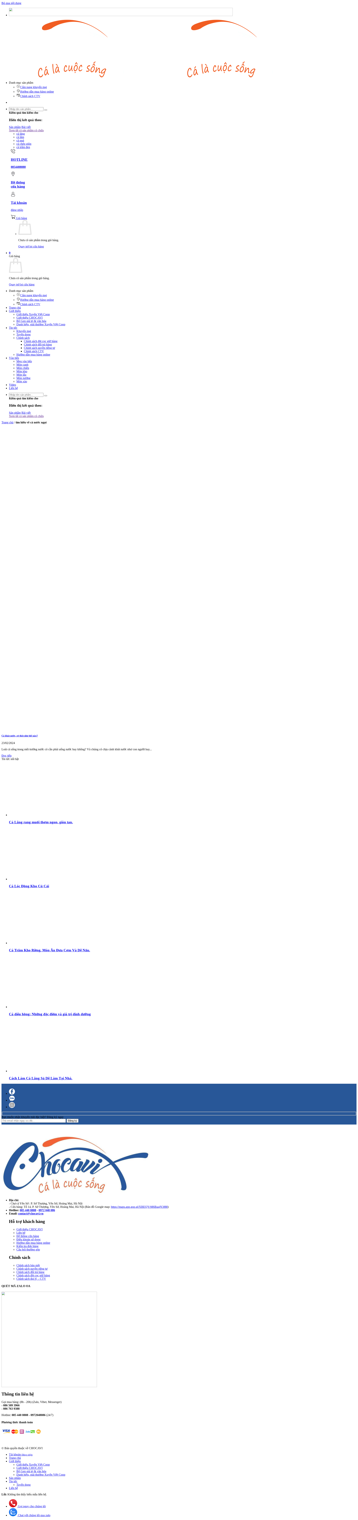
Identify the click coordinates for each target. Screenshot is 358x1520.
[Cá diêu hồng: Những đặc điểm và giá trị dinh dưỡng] (35, 1006)
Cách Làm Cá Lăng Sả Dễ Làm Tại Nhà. (40, 1078)
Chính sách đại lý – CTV (31, 1278)
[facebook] (12, 1093)
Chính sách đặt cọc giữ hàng (40, 341)
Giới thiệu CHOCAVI (29, 317)
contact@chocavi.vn (30, 1213)
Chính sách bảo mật (28, 1265)
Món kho (21, 371)
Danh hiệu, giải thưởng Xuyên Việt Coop (40, 324)
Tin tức (13, 327)
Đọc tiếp (6, 755)
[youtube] (12, 1100)
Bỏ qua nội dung (11, 3)
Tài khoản (15, 1454)
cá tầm (20, 137)
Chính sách (23, 337)
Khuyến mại (23, 331)
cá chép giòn (23, 143)
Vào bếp (14, 357)
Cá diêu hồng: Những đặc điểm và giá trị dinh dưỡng (50, 1014)
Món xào (21, 381)
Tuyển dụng (23, 334)
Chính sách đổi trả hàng (38, 344)
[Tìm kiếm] (45, 110)
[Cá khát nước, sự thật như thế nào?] (57, 728)
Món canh (22, 364)
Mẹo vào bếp (24, 361)
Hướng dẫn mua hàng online (37, 91)
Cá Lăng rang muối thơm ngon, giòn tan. (41, 822)
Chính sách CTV (30, 96)
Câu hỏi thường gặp (28, 1249)
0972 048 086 (47, 1210)
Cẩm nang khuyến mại (33, 87)
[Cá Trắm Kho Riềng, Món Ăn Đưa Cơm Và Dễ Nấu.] (35, 943)
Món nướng (23, 378)
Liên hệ (13, 388)
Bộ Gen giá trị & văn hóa (31, 321)
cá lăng (20, 133)
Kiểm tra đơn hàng (27, 1246)
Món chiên (22, 368)
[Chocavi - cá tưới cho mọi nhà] (150, 76)
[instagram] (12, 1107)
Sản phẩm (15, 1478)
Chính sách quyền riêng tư (39, 347)
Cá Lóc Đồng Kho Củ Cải (29, 886)
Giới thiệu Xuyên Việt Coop (33, 314)
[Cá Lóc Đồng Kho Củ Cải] (35, 879)
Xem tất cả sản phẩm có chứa (26, 130)
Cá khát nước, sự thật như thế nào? (19, 735)
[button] (9, 252)
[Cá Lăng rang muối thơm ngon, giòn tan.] (35, 814)
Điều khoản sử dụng (28, 1239)
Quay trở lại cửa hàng (31, 246)
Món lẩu (21, 374)
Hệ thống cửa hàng (27, 1236)
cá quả (20, 140)
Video (12, 384)
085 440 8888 (28, 1210)
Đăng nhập (27, 1454)
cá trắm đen (23, 147)
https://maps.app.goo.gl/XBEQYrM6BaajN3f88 (139, 1206)
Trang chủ (15, 307)
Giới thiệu (15, 311)
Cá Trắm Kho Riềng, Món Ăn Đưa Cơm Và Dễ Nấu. (49, 950)
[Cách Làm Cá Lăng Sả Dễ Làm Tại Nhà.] (35, 1071)
